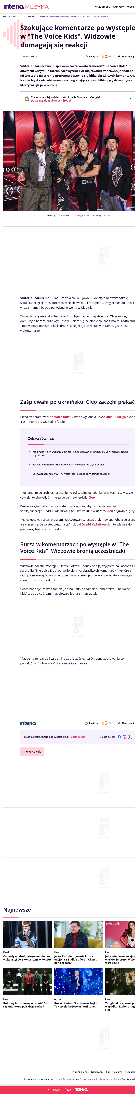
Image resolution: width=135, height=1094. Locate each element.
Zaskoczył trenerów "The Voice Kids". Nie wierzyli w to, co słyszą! (68, 464)
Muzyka (16, 16)
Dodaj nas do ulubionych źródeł (65, 100)
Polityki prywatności (89, 1079)
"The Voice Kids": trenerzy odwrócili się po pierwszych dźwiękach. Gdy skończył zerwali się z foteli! (80, 453)
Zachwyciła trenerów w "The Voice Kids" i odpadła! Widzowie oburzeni (71, 473)
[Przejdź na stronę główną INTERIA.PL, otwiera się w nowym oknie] (14, 6)
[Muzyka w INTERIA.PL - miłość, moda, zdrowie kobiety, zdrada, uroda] (37, 6)
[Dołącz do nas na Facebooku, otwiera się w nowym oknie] (119, 737)
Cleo (110, 511)
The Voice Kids (29, 16)
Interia (6, 16)
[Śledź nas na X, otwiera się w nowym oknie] (130, 737)
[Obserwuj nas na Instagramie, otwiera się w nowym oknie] (124, 737)
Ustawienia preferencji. (110, 1079)
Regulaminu (69, 1079)
